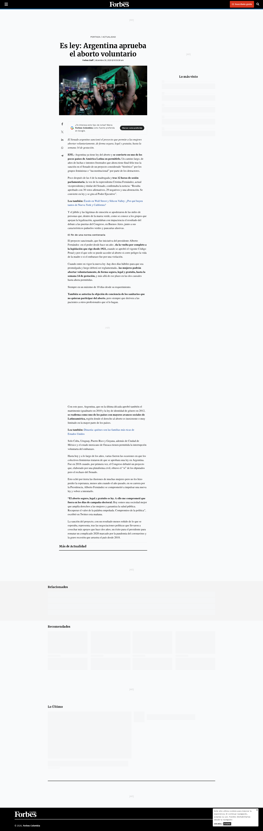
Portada (95, 37)
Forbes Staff (87, 60)
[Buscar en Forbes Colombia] (257, 4)
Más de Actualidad (72, 546)
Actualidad (109, 37)
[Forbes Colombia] (119, 4)
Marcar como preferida (132, 128)
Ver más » (218, 823)
